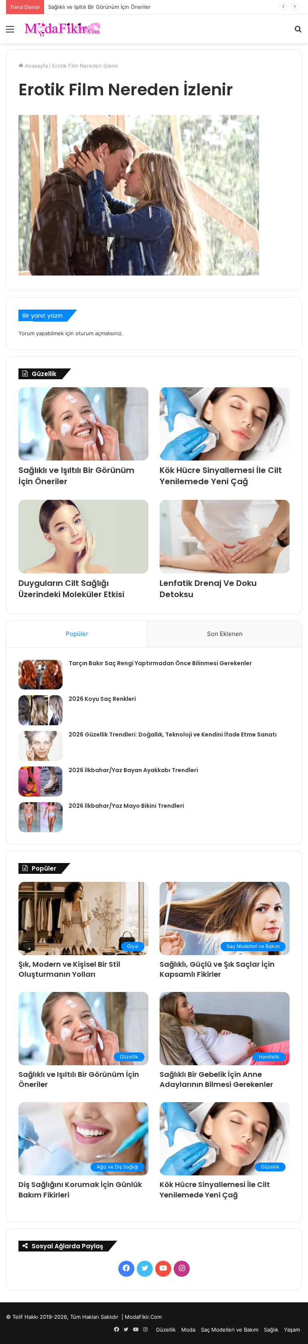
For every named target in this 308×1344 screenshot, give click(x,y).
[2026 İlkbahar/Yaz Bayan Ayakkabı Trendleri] (40, 782)
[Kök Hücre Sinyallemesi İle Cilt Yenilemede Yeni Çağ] (225, 424)
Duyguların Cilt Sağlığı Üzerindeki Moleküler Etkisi (71, 588)
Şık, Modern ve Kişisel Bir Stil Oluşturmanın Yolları (69, 969)
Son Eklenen (225, 634)
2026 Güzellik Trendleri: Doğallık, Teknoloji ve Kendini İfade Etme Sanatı (173, 734)
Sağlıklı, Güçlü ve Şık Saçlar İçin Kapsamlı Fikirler (217, 969)
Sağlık (271, 1329)
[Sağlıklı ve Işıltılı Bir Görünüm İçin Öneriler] (83, 424)
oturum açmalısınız (98, 333)
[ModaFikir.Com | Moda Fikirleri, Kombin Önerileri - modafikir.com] (62, 29)
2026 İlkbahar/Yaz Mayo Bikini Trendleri (126, 806)
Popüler (77, 634)
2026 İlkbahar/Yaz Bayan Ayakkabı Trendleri (133, 770)
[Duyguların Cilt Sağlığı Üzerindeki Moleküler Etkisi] (83, 536)
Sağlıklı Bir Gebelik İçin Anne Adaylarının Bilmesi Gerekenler (216, 1079)
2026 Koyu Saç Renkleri (102, 699)
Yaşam (292, 1329)
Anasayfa (35, 65)
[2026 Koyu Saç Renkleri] (40, 710)
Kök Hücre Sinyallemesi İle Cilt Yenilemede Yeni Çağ (221, 476)
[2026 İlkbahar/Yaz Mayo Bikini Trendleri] (40, 817)
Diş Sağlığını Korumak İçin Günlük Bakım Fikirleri (107, 7)
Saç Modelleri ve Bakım (229, 1329)
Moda (188, 1329)
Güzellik (166, 1329)
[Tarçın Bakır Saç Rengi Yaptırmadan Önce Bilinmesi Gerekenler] (40, 675)
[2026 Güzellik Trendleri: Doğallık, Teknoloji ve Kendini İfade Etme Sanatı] (40, 746)
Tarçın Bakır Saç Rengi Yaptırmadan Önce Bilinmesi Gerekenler (160, 663)
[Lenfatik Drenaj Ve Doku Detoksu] (225, 536)
